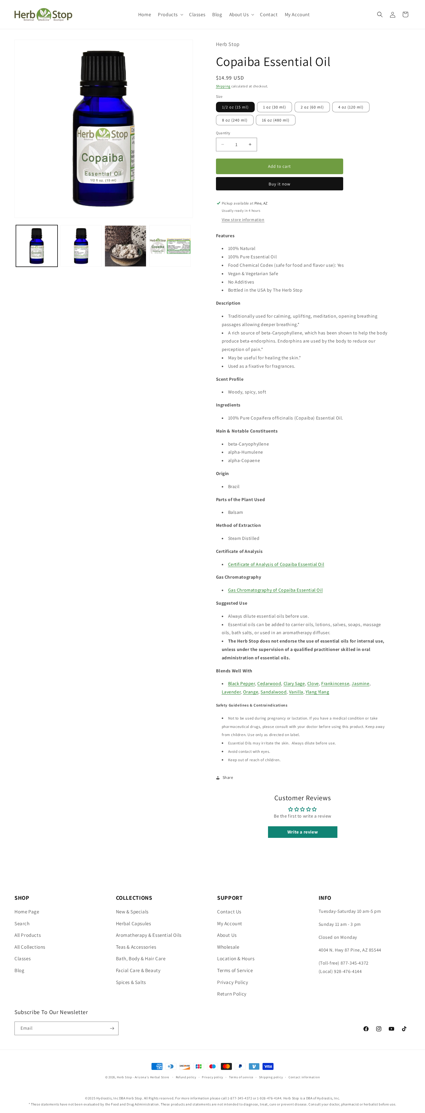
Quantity (223, 132)
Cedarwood (269, 683)
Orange (250, 692)
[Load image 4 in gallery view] (170, 246)
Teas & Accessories (136, 947)
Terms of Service (235, 970)
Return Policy (232, 994)
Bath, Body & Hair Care (141, 958)
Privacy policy (212, 1077)
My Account (229, 923)
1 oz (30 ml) (274, 107)
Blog (19, 970)
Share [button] (228, 777)
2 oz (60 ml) (312, 107)
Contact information (304, 1077)
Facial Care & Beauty (138, 970)
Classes (22, 958)
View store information (243, 219)
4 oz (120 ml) (350, 107)
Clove (313, 683)
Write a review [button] (302, 832)
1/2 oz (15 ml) (235, 107)
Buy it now (280, 184)
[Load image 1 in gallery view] (37, 246)
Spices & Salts (131, 982)
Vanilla (296, 692)
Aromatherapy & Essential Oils (149, 935)
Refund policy (186, 1077)
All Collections (29, 947)
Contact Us (229, 911)
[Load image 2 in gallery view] (81, 246)
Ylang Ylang (317, 692)
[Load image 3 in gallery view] (125, 246)
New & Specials (132, 911)
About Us (227, 935)
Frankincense (335, 683)
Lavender (231, 692)
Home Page (26, 911)
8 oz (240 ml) (234, 120)
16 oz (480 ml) (275, 120)
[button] (170, 14)
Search (22, 923)
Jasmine (360, 683)
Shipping (223, 86)
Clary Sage (294, 683)
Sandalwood (273, 692)
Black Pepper (241, 683)
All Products (27, 935)
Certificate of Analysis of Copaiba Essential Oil (276, 564)
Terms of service (241, 1077)
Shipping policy (271, 1077)
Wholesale (228, 947)
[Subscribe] (112, 1028)
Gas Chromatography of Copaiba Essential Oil (275, 590)
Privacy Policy (232, 982)
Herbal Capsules (133, 923)
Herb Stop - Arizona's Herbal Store (143, 1077)
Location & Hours (236, 958)
